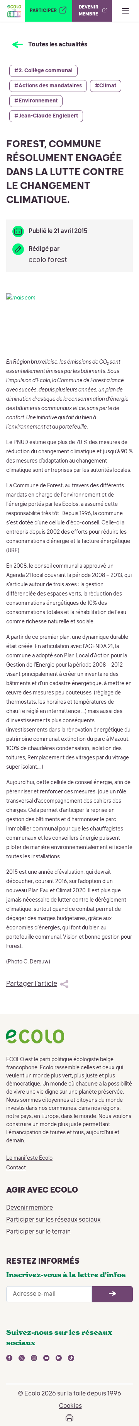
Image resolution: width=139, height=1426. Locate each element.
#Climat (105, 85)
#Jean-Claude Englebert (46, 116)
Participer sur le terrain (38, 1232)
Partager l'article (31, 983)
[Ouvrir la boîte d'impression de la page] (69, 1418)
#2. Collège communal (43, 70)
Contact (16, 1168)
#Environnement (36, 101)
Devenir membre (29, 1208)
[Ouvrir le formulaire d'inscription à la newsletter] (112, 1294)
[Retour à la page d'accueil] (14, 11)
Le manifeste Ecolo (29, 1158)
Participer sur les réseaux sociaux (53, 1220)
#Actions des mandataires (48, 85)
